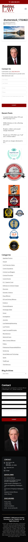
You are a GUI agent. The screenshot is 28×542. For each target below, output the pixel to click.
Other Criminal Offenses (9, 340)
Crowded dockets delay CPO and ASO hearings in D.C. (13, 117)
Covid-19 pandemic (8, 268)
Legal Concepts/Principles (10, 330)
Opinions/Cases (7, 337)
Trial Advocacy (7, 364)
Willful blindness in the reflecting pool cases (13, 123)
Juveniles (5, 320)
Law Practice (6, 327)
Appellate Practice (7, 258)
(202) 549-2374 (15, 71)
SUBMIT (14, 105)
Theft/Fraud (6, 361)
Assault (5, 261)
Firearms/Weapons (8, 306)
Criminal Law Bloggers (9, 272)
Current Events (7, 279)
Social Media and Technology (10, 354)
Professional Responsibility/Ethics (12, 347)
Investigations (6, 316)
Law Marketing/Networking (10, 323)
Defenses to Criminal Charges (11, 285)
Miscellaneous (6, 333)
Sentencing (6, 351)
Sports (4, 357)
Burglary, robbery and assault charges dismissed (11, 129)
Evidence (5, 303)
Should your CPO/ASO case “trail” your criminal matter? (13, 135)
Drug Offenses (6, 296)
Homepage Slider (7, 309)
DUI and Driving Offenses (9, 299)
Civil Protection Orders (9, 265)
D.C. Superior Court (8, 282)
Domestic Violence (8, 292)
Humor (4, 313)
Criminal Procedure (8, 275)
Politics (5, 344)
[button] (26, 9)
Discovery (5, 289)
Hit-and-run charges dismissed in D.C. (13, 141)
